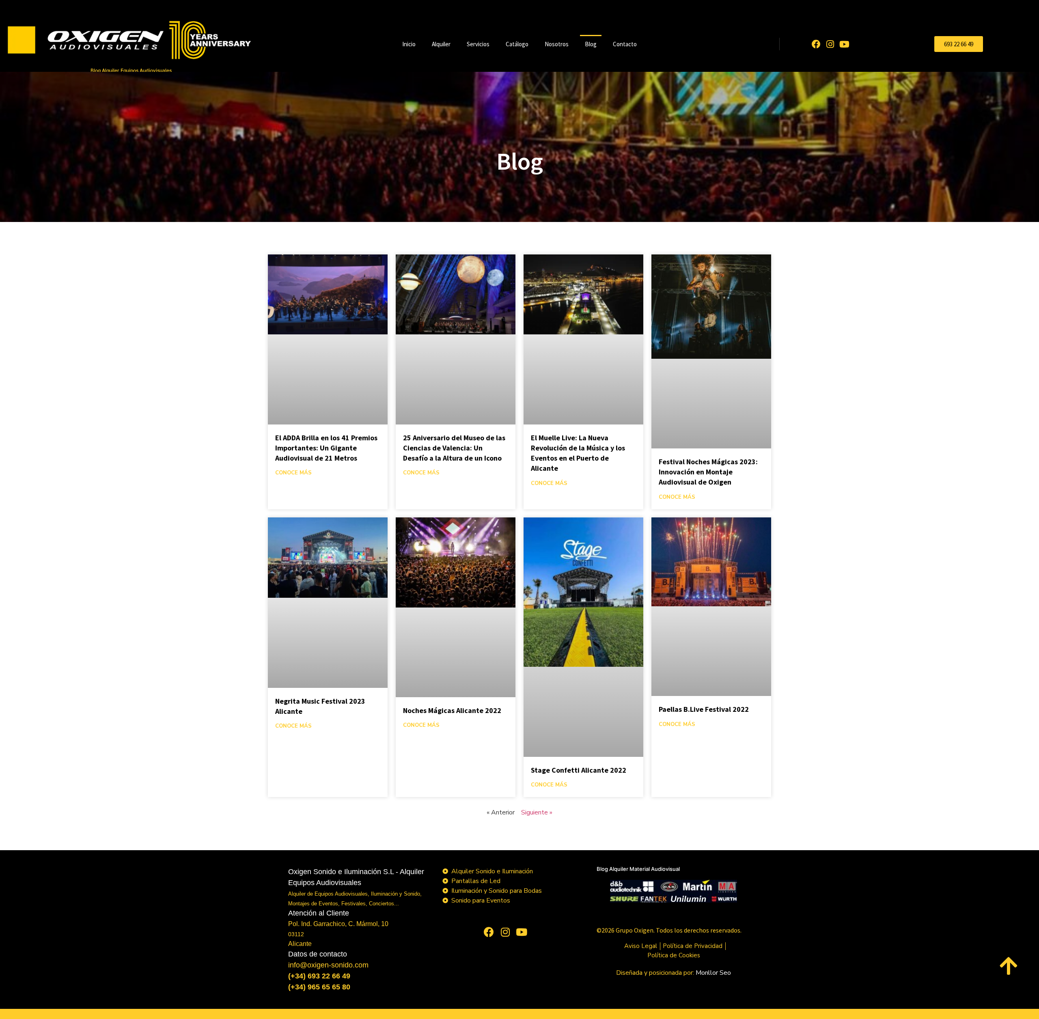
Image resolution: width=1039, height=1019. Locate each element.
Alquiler (441, 44)
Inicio (409, 44)
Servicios (478, 44)
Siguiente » (536, 812)
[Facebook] (816, 44)
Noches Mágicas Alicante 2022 (452, 710)
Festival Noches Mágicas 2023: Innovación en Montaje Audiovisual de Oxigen (708, 472)
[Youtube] (844, 44)
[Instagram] (830, 44)
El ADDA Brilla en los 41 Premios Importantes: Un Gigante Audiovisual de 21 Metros (326, 448)
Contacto (625, 44)
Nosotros (557, 44)
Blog (591, 44)
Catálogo (517, 44)
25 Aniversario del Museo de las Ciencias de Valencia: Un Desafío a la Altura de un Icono (454, 448)
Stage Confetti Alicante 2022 (578, 770)
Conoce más (293, 472)
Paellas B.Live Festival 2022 (704, 709)
